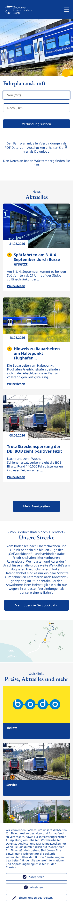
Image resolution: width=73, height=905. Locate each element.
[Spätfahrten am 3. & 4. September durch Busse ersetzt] (36, 226)
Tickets (11, 728)
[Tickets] (36, 712)
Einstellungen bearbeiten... (36, 897)
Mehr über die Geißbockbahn (36, 605)
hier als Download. (36, 151)
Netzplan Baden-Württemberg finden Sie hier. (40, 163)
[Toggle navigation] (67, 9)
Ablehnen (36, 887)
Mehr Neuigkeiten (36, 506)
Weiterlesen (13, 131)
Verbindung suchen (36, 124)
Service (11, 785)
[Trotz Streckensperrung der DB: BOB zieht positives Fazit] (36, 417)
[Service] (36, 769)
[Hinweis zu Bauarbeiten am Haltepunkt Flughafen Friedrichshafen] (36, 319)
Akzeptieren (36, 877)
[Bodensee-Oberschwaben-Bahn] (18, 9)
